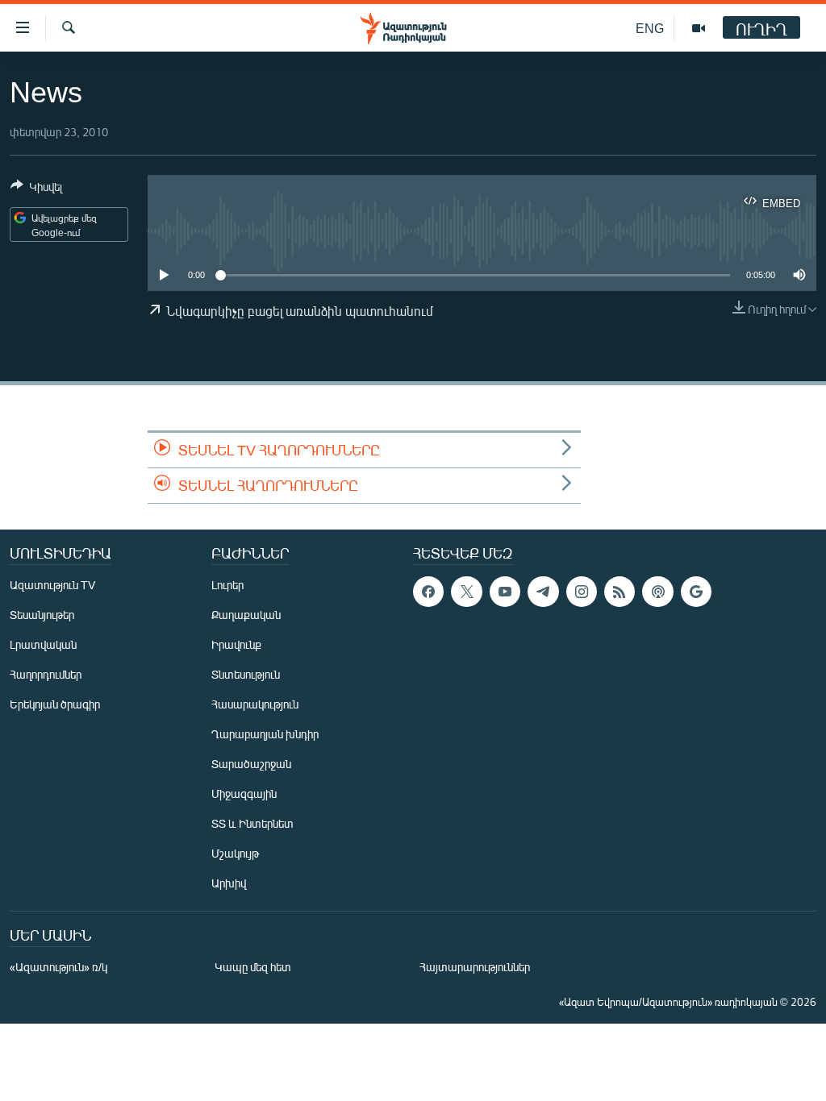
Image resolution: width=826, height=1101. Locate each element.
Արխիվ (228, 883)
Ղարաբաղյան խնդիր (265, 734)
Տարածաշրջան (251, 764)
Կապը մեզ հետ (253, 967)
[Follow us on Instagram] (581, 591)
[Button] (36, 189)
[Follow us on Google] (696, 591)
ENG (650, 27)
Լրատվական (43, 644)
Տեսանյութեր (42, 614)
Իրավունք (236, 644)
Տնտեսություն (245, 674)
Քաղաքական (246, 614)
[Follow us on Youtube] (505, 591)
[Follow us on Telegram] (543, 591)
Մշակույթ (235, 853)
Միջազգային (244, 793)
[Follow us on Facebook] (428, 591)
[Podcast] (657, 591)
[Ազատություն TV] (698, 28)
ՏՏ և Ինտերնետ (252, 823)
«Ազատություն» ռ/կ (58, 967)
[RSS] (619, 591)
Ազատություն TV (52, 585)
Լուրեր (227, 585)
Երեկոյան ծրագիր (55, 704)
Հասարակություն (254, 704)
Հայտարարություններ (474, 967)
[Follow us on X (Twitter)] (466, 591)
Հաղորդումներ (45, 674)
